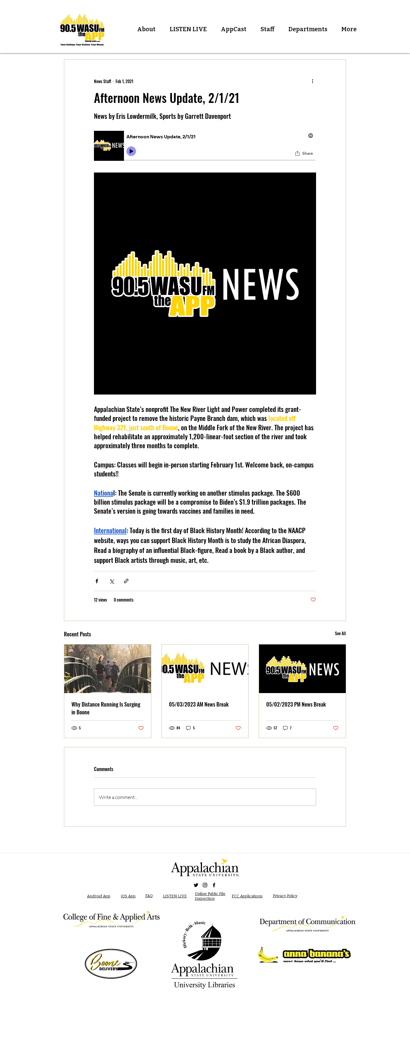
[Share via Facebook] (97, 581)
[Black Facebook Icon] (214, 885)
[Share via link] (126, 581)
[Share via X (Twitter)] (111, 581)
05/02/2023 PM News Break (296, 704)
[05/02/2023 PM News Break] (302, 668)
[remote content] (205, 147)
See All (340, 633)
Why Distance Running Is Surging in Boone (105, 708)
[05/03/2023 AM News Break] (205, 668)
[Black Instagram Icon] (205, 885)
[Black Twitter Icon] (196, 885)
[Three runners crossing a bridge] (107, 668)
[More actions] (312, 81)
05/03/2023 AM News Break (199, 704)
